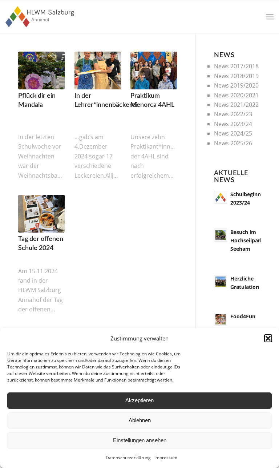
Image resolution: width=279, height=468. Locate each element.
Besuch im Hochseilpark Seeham (246, 240)
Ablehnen (140, 420)
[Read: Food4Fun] (220, 319)
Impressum (165, 458)
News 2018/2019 (236, 76)
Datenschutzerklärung (128, 458)
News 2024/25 (233, 133)
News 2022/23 (233, 114)
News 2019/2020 (236, 85)
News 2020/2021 (236, 95)
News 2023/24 (233, 124)
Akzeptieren (139, 400)
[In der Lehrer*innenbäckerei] (97, 70)
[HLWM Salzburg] (40, 16)
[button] (268, 338)
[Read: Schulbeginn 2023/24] (220, 197)
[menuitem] (270, 17)
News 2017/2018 (236, 66)
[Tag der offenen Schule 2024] (41, 214)
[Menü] (270, 17)
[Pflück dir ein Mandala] (41, 70)
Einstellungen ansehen (139, 440)
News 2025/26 (233, 143)
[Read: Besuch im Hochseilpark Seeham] (220, 235)
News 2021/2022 (236, 105)
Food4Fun (242, 316)
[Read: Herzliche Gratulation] (220, 281)
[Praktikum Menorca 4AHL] (153, 70)
